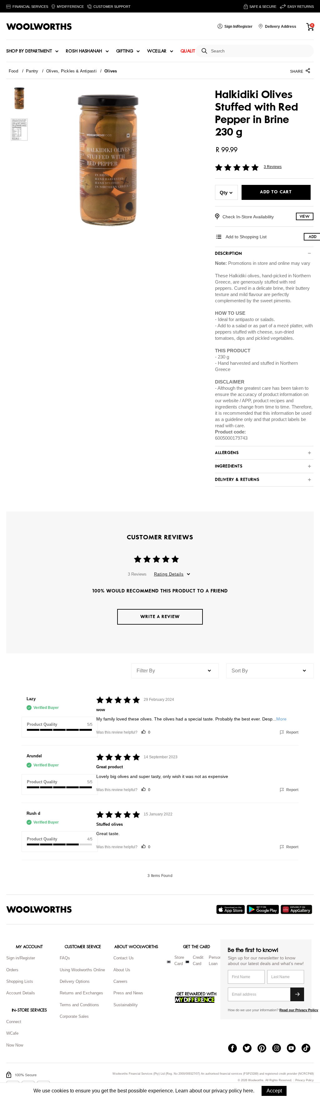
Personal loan (217, 960)
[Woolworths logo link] (39, 26)
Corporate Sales (74, 1016)
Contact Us (123, 958)
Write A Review (160, 616)
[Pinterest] (265, 1049)
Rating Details (169, 574)
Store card (179, 960)
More (281, 718)
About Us (121, 970)
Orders (12, 970)
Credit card (198, 960)
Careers (120, 981)
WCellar (157, 51)
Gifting (124, 51)
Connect (13, 1021)
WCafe (12, 1033)
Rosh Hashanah (84, 51)
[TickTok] (309, 1049)
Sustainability (125, 1004)
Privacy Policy (304, 1080)
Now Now (14, 1045)
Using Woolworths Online (82, 970)
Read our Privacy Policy (298, 1010)
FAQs (65, 958)
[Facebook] (235, 1049)
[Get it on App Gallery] (297, 909)
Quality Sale (195, 51)
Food (13, 71)
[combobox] (260, 51)
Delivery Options (75, 981)
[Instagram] (279, 1049)
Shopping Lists (19, 981)
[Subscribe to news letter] (297, 994)
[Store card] (169, 961)
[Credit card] (187, 961)
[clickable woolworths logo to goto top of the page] (39, 909)
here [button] (248, 1090)
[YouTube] (294, 1049)
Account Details (20, 993)
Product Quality (42, 724)
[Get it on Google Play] (264, 909)
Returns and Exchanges (81, 993)
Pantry (32, 71)
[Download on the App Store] (231, 909)
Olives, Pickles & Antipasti (71, 71)
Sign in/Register (20, 958)
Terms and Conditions (79, 1004)
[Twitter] (250, 1049)
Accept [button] (274, 1090)
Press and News (128, 993)
